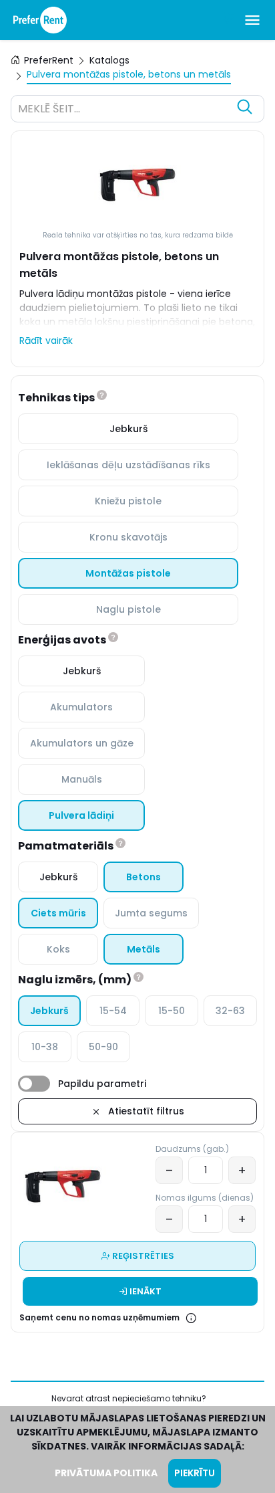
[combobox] (124, 110)
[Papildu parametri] (34, 1084)
